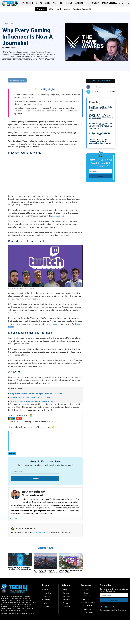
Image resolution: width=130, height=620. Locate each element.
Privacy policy (87, 609)
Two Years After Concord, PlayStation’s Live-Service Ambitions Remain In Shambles (100, 141)
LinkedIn (66, 600)
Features (47, 596)
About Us (86, 590)
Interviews (47, 593)
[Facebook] (47, 80)
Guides (47, 2)
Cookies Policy (88, 612)
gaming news (58, 216)
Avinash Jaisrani (10, 47)
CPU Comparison (108, 2)
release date (51, 324)
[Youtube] (122, 3)
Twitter (66, 603)
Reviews (39, 2)
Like (113, 87)
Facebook (66, 596)
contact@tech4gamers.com (117, 610)
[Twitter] (119, 3)
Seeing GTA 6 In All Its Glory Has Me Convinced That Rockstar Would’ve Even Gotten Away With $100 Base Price (100, 126)
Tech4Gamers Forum (38, 532)
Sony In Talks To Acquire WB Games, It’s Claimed (32, 397)
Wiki (54, 2)
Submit (12, 453)
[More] (65, 80)
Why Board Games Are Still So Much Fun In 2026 (99, 134)
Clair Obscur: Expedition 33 (82, 9)
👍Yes (12, 418)
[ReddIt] (60, 80)
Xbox (57, 9)
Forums (69, 2)
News (17, 2)
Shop (65, 590)
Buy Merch (79, 2)
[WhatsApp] (56, 80)
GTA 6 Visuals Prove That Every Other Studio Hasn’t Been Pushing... (45, 571)
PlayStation (66, 9)
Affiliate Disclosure (89, 602)
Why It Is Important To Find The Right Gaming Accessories (36, 393)
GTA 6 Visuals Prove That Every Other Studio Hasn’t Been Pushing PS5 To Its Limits (101, 117)
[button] (127, 3)
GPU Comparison (92, 2)
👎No (19, 418)
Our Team (86, 599)
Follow (112, 92)
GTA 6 (51, 9)
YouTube (66, 606)
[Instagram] (13, 519)
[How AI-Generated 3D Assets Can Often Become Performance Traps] (20, 559)
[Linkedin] (106, 606)
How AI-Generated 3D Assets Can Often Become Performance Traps (19, 568)
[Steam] (16, 519)
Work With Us (88, 606)
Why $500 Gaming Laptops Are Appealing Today (31, 401)
